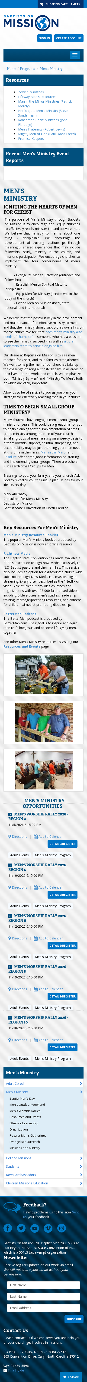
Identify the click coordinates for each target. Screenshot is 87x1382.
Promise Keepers (31, 138)
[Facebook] (7, 1228)
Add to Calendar (50, 836)
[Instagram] (61, 1228)
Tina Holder (16, 1370)
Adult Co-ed (15, 1083)
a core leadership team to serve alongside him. (38, 343)
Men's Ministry (51, 69)
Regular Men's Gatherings (28, 1135)
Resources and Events (25, 1117)
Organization (19, 1129)
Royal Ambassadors (21, 1175)
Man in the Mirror (54, 452)
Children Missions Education (27, 1183)
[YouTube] (34, 1228)
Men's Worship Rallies (25, 1111)
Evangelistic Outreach (25, 1142)
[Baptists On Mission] (43, 23)
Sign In (44, 38)
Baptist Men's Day (22, 1098)
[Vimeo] (48, 1228)
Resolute (10, 457)
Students (12, 1166)
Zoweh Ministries (31, 92)
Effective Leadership (24, 1123)
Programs (27, 69)
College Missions (18, 1158)
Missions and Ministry (25, 1148)
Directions (19, 836)
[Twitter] (21, 1228)
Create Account (69, 38)
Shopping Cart (57, 4)
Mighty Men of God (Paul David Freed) (47, 134)
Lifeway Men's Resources (37, 97)
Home (11, 69)
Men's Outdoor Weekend (27, 1104)
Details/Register (62, 844)
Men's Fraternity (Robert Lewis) (41, 129)
